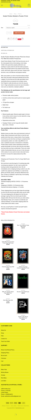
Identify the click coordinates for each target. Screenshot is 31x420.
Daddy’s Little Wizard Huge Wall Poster (23, 317)
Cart (2, 361)
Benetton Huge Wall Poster (23, 291)
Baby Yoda (4, 369)
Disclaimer (14, 405)
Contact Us (4, 338)
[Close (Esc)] (1, 411)
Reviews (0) (4, 53)
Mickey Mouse (4, 372)
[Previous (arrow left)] (1, 417)
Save (20, 39)
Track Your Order (5, 341)
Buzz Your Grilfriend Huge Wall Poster (23, 226)
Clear (28, 25)
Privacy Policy (6, 405)
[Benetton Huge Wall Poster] (23, 281)
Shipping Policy (5, 352)
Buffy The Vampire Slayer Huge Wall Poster (8, 292)
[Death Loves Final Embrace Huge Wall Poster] (23, 256)
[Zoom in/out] (5, 411)
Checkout (3, 358)
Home (10, 13)
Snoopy (3, 375)
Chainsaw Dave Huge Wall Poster (8, 267)
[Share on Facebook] (11, 39)
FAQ (2, 335)
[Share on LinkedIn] (22, 39)
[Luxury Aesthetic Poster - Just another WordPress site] (15, 5)
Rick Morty (3, 378)
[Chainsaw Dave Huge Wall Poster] (8, 256)
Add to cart (19, 32)
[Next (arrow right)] (5, 417)
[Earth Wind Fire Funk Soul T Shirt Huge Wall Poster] (8, 231)
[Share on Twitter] (14, 39)
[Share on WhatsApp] (8, 39)
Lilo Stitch (3, 380)
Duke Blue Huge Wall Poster (8, 301)
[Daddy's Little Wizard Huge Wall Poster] (23, 306)
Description (4, 47)
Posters (20, 13)
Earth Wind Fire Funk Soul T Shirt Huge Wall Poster (8, 242)
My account (4, 355)
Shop (15, 13)
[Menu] (2, 5)
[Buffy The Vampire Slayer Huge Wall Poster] (8, 281)
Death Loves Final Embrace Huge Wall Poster (23, 267)
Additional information (7, 50)
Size (2, 27)
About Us (3, 330)
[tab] (15, 47)
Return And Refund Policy (7, 349)
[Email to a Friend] (16, 39)
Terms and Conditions (23, 405)
